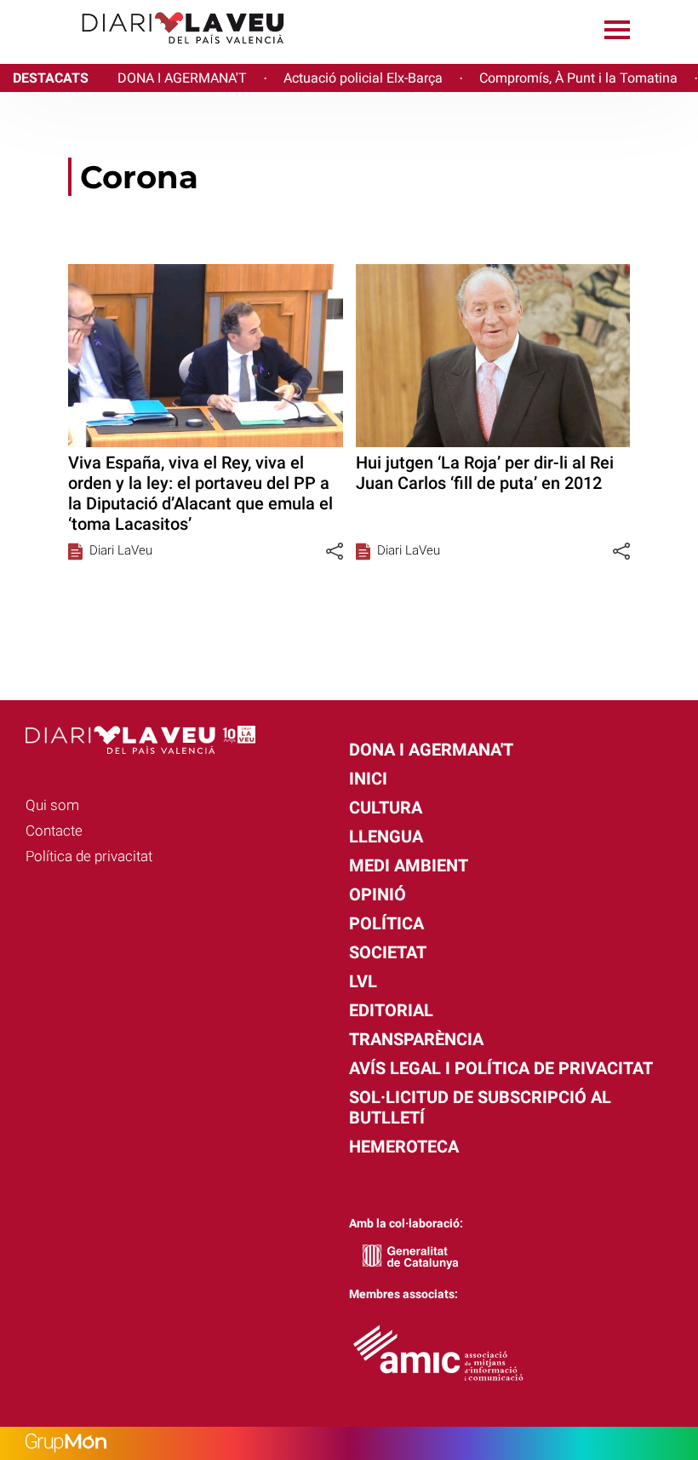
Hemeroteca (404, 1146)
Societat (387, 952)
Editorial (391, 1010)
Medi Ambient (408, 865)
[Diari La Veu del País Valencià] (149, 51)
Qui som (52, 804)
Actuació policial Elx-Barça (363, 78)
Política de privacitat (89, 856)
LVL (363, 981)
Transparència (416, 1039)
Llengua (386, 836)
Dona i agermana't (431, 749)
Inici (368, 778)
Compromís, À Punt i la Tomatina (578, 78)
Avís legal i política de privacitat (501, 1068)
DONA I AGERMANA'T (182, 78)
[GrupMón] (349, 1443)
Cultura (385, 807)
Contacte (54, 830)
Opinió (377, 894)
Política (386, 923)
